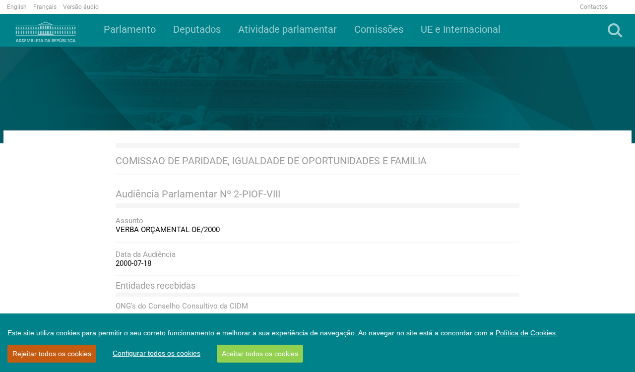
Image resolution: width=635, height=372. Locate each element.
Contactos (594, 6)
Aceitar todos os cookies (260, 354)
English (17, 6)
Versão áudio (81, 6)
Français (45, 6)
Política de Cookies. (527, 333)
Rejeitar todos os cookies (51, 354)
